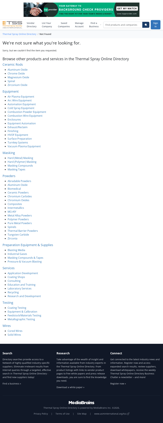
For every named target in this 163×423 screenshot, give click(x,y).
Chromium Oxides (18, 200)
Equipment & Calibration (22, 311)
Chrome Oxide (16, 73)
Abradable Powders (19, 181)
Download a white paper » (70, 387)
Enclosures (14, 119)
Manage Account (79, 25)
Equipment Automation (22, 123)
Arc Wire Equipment (20, 100)
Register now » (118, 383)
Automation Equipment (22, 104)
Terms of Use (63, 413)
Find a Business (94, 25)
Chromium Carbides (20, 196)
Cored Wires (15, 331)
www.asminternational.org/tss (110, 413)
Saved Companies (64, 25)
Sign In (155, 25)
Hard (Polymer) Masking (22, 162)
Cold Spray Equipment (21, 108)
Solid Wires (14, 334)
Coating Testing (17, 308)
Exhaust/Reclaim (18, 127)
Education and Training (21, 284)
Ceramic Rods (13, 64)
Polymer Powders (18, 219)
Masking (9, 153)
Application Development (23, 273)
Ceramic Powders (18, 192)
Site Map (82, 413)
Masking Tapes (16, 169)
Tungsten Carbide (18, 234)
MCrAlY (12, 211)
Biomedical (14, 188)
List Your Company (47, 25)
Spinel (11, 81)
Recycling (13, 292)
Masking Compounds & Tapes (25, 257)
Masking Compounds (20, 165)
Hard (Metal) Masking (20, 158)
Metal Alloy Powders (20, 215)
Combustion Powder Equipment (27, 112)
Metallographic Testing (21, 319)
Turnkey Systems (18, 142)
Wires (7, 326)
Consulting (14, 281)
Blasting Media (16, 250)
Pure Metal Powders (20, 223)
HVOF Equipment (18, 135)
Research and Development (24, 296)
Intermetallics (16, 208)
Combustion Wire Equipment (25, 115)
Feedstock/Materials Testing (24, 315)
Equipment (11, 91)
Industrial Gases (17, 254)
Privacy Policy (41, 413)
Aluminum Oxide (18, 69)
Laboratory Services (20, 288)
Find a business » (12, 383)
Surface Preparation (20, 138)
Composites (15, 204)
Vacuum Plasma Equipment (24, 146)
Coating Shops (16, 277)
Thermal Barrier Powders (23, 231)
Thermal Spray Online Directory (19, 34)
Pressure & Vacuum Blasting (25, 261)
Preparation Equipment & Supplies (28, 245)
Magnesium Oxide (18, 77)
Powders (9, 176)
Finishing (13, 131)
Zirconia (12, 238)
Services (9, 268)
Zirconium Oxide (17, 85)
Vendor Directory (31, 25)
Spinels (12, 227)
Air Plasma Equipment (21, 96)
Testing (8, 302)
